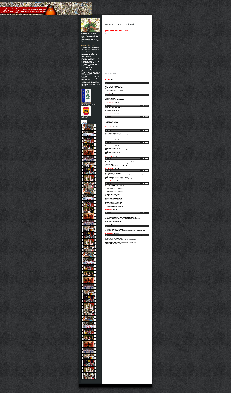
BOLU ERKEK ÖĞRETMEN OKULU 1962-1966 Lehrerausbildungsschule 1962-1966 (90, 81)
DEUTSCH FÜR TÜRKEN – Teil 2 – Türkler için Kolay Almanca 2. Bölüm (90, 62)
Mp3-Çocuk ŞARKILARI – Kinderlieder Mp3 (90, 51)
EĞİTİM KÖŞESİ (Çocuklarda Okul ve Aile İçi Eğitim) (90, 85)
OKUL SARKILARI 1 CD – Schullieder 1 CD (90, 47)
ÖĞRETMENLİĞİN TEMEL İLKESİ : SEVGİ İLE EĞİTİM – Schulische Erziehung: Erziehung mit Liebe (90, 78)
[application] (127, 83)
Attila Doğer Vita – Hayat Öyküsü (88, 33)
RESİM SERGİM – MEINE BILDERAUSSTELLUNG (86, 68)
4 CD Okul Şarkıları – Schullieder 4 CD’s (90, 49)
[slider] (146, 83)
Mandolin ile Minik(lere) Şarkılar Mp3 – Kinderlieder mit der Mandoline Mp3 (90, 53)
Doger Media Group (92, 122)
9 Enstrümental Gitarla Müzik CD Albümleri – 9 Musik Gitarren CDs (88, 44)
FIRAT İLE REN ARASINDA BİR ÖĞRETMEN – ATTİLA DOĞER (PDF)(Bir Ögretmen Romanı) (90, 36)
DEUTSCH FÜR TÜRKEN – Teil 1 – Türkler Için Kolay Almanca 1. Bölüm (90, 59)
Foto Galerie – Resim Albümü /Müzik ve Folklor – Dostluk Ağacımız (90, 65)
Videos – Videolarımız (86, 56)
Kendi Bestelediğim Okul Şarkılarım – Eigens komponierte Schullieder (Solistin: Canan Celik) (90, 41)
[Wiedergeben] (106, 83)
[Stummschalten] (143, 83)
